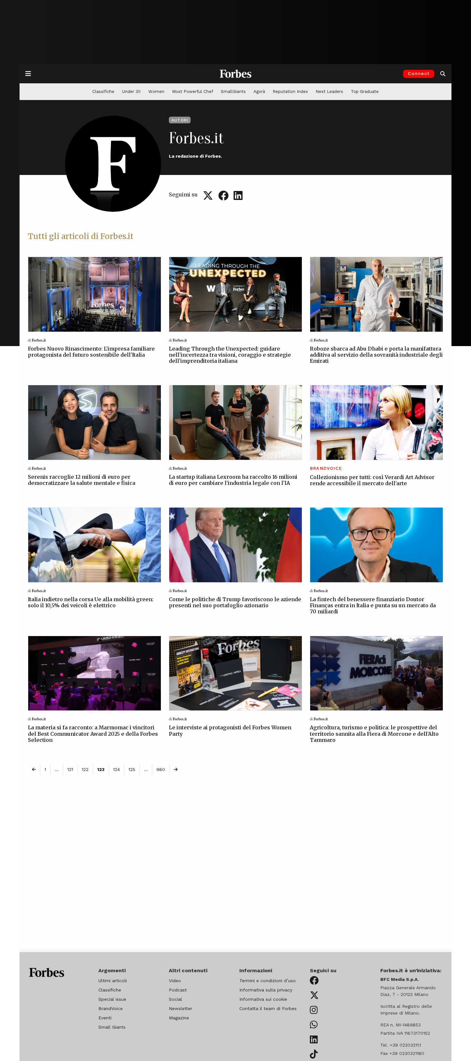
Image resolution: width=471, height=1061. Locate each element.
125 (131, 769)
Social (175, 999)
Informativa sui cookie (263, 999)
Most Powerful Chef (192, 91)
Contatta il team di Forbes (268, 1008)
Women (156, 91)
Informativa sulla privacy (265, 989)
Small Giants (112, 1027)
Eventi (105, 1017)
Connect (418, 73)
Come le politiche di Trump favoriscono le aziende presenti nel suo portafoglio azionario (235, 602)
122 (85, 769)
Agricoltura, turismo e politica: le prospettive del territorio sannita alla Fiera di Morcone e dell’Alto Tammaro (374, 733)
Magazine (179, 1017)
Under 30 (131, 91)
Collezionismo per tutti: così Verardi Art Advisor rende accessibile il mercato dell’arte (372, 480)
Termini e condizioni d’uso (267, 980)
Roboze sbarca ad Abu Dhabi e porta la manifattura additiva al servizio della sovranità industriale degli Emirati (376, 354)
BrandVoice (110, 1008)
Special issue (112, 999)
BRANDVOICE (326, 468)
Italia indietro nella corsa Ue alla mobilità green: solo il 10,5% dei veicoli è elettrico (90, 602)
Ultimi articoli (112, 980)
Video (175, 980)
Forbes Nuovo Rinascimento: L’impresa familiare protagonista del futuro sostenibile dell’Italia (91, 351)
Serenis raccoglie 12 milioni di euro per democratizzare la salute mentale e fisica (81, 480)
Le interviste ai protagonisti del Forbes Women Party (230, 730)
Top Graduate (365, 91)
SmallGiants (233, 91)
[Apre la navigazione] (28, 74)
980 (160, 769)
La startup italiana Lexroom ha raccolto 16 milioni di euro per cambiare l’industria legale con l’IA (233, 480)
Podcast (178, 989)
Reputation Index (290, 91)
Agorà (259, 91)
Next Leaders (329, 91)
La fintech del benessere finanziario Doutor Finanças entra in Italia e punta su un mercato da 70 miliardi (373, 605)
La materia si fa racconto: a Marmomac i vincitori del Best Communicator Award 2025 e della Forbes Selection (93, 733)
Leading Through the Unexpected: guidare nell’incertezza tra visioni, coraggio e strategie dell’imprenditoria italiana (230, 354)
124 (116, 769)
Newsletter (180, 1008)
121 (70, 769)
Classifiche (103, 91)
